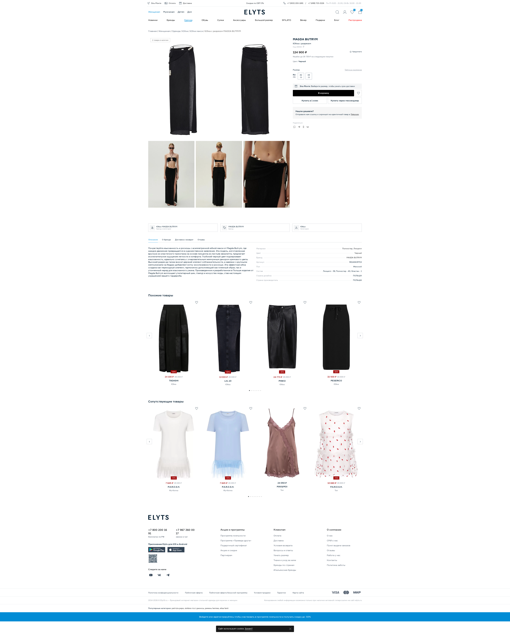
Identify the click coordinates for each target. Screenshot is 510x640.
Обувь (205, 20)
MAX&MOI (282, 486)
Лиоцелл (358, 248)
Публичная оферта (194, 593)
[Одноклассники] (304, 126)
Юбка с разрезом (302, 43)
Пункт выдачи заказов (338, 545)
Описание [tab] (153, 239)
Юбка (173, 384)
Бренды (171, 20)
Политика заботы (336, 565)
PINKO (282, 381)
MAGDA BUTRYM (354, 257)
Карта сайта (298, 593)
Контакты (332, 560)
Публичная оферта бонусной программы (228, 593)
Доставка (279, 540)
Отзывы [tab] (201, 239)
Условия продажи (262, 593)
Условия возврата (283, 545)
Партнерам (226, 555)
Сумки (220, 20)
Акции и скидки (228, 550)
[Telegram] (299, 126)
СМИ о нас (332, 540)
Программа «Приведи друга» (235, 540)
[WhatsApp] (295, 126)
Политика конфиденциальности (163, 593)
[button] (149, 335)
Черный (358, 253)
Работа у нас (333, 555)
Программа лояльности (233, 535)
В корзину (323, 93)
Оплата (277, 535)
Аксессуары (239, 20)
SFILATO (286, 20)
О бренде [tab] (166, 239)
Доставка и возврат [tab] (184, 239)
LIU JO (227, 381)
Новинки (153, 20)
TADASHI (173, 380)
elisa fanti (224, 608)
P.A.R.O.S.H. (174, 487)
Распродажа (355, 20)
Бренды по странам (284, 565)
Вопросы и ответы (283, 550)
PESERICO (336, 380)
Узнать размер (281, 555)
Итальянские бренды (285, 570)
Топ (282, 490)
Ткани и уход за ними (285, 560)
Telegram (355, 114)
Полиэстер (347, 248)
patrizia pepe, (178, 608)
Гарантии (281, 593)
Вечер (303, 20)
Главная (152, 31)
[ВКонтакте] (308, 126)
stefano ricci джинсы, (195, 608)
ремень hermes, (212, 608)
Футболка (173, 490)
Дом (189, 11)
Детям (181, 11)
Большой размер (264, 20)
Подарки (320, 20)
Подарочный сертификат (233, 545)
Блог (336, 20)
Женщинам (154, 11)
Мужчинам (169, 11)
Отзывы (331, 550)
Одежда (188, 20)
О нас (330, 535)
